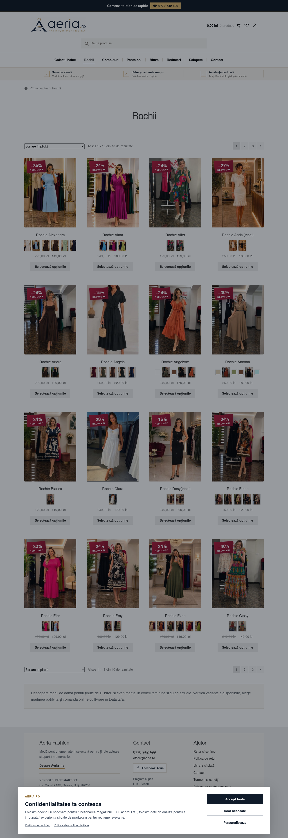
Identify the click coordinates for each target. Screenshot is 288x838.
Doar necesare (235, 810)
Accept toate (235, 799)
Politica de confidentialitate (71, 825)
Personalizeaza (234, 822)
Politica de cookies (37, 825)
